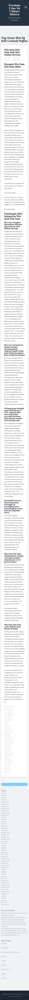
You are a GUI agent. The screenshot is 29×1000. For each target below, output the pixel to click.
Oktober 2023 (4, 863)
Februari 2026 (5, 802)
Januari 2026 (4, 804)
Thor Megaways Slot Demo (7, 768)
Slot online (4, 956)
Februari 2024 (5, 854)
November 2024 (5, 834)
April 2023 (3, 876)
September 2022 (5, 891)
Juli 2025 (3, 817)
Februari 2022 (5, 904)
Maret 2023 (4, 878)
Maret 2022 (4, 902)
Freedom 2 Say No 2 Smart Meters (14, 9)
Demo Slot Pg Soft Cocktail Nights (8, 735)
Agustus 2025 (5, 815)
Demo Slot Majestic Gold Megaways (9, 731)
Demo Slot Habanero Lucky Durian (8, 727)
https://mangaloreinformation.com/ (10, 952)
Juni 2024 (3, 845)
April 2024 (4, 850)
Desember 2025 (5, 806)
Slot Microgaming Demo (7, 758)
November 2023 (5, 861)
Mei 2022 (3, 898)
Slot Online (17, 59)
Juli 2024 (3, 843)
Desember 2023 (5, 859)
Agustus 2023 (4, 867)
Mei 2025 (3, 821)
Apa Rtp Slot (9, 710)
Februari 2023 (5, 880)
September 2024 (5, 839)
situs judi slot (5, 948)
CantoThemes (17, 996)
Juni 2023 (3, 872)
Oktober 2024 (5, 837)
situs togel (4, 978)
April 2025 (4, 824)
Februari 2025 (5, 828)
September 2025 (5, 813)
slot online (4, 943)
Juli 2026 (3, 793)
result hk (3, 960)
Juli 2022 (3, 896)
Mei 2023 (3, 874)
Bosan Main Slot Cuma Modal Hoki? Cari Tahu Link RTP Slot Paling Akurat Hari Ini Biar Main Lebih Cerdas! (13, 924)
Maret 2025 (4, 826)
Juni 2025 (3, 819)
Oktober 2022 (5, 889)
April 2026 (4, 797)
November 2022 (5, 887)
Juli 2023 (3, 869)
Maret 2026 (4, 800)
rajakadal (3, 973)
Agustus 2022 (5, 894)
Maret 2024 (4, 852)
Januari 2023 (4, 883)
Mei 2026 (3, 795)
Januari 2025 (4, 830)
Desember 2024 (5, 832)
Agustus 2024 (5, 841)
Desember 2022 (5, 885)
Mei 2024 (3, 848)
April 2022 (4, 900)
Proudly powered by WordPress (11, 994)
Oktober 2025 (5, 810)
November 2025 (5, 808)
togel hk (3, 965)
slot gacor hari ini (6, 969)
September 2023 (5, 865)
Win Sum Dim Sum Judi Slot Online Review (12, 52)
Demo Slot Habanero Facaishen (6, 723)
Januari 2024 (4, 856)
